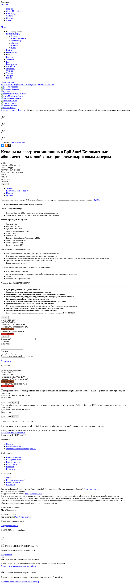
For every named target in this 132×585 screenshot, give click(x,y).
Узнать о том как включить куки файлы (18, 566)
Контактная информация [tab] (17, 191)
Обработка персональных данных (21, 449)
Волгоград (10, 13)
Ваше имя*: (6, 339)
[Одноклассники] (6, 145)
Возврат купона (13, 462)
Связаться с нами (91, 489)
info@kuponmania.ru (33, 494)
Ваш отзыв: (6, 344)
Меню (3, 27)
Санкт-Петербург (13, 11)
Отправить (6, 361)
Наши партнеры (13, 482)
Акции (13, 110)
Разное (9, 78)
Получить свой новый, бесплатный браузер (20, 582)
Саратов (9, 18)
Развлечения (11, 64)
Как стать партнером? (15, 480)
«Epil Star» (97, 200)
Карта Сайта (11, 464)
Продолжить (6, 555)
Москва (9, 9)
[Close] (2, 389)
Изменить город (13, 34)
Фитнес (9, 71)
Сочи (8, 20)
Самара (9, 16)
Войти (9, 50)
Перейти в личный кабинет (13, 433)
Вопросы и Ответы (14, 457)
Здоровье (10, 59)
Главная (4, 110)
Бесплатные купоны (28, 84)
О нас (8, 478)
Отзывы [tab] (9, 195)
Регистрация (11, 52)
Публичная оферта (14, 446)
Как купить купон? (14, 460)
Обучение (10, 68)
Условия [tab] (9, 188)
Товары (9, 75)
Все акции (10, 485)
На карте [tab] (10, 193)
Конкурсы (10, 469)
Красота (9, 57)
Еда (7, 61)
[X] (9, 145)
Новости (10, 467)
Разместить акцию (46, 84)
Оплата (9, 444)
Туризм (9, 73)
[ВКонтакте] (2, 145)
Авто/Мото (11, 66)
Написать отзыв (18, 142)
